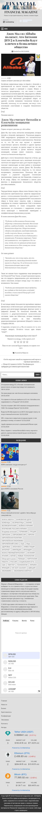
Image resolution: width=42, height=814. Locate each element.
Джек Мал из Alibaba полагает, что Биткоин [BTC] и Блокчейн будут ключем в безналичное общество (21, 40)
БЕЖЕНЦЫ (6, 522)
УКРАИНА (33, 565)
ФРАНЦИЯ (5, 568)
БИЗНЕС (29, 522)
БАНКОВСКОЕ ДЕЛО (23, 519)
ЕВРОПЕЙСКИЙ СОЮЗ (10, 544)
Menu (6, 29)
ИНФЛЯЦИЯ (16, 550)
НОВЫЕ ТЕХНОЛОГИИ (26, 556)
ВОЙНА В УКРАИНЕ (26, 526)
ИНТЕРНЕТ (6, 550)
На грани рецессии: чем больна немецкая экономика (19, 393)
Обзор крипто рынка (9, 559)
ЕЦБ (22, 544)
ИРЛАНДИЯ (27, 550)
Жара (28, 544)
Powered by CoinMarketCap (21, 748)
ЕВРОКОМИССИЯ (19, 535)
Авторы (3, 727)
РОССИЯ (13, 562)
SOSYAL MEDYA (8, 519)
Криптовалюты (6, 712)
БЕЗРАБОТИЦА (18, 522)
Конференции (6, 716)
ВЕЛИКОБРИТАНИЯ (9, 526)
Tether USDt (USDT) (23, 731)
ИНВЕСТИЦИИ (29, 547)
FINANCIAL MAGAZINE (21, 12)
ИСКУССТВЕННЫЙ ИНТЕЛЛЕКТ (13, 553)
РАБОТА (5, 562)
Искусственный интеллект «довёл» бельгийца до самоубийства (18, 514)
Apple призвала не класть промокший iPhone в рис (19, 424)
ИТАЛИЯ (5, 556)
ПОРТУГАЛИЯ (32, 559)
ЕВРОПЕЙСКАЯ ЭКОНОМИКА (12, 541)
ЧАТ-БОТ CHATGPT (19, 568)
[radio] (15, 342)
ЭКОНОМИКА (7, 571)
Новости (25, 353)
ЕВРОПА (31, 535)
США (3, 565)
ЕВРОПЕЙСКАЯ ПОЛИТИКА (12, 538)
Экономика (5, 720)
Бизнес (3, 708)
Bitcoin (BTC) (20, 774)
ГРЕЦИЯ (33, 532)
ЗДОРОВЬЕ (6, 547)
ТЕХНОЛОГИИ (22, 565)
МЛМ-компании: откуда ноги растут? (14, 465)
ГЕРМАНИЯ (23, 532)
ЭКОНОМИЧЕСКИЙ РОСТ (23, 571)
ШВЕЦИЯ (31, 568)
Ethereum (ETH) (22, 753)
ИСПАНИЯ (31, 553)
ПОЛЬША (21, 559)
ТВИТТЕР (11, 565)
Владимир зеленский (9, 532)
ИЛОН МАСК (17, 547)
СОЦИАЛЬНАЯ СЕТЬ (26, 562)
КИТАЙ (12, 556)
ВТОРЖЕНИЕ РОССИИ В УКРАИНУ (14, 529)
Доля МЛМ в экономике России (12, 489)
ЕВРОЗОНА (6, 535)
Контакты (4, 723)
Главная (4, 701)
